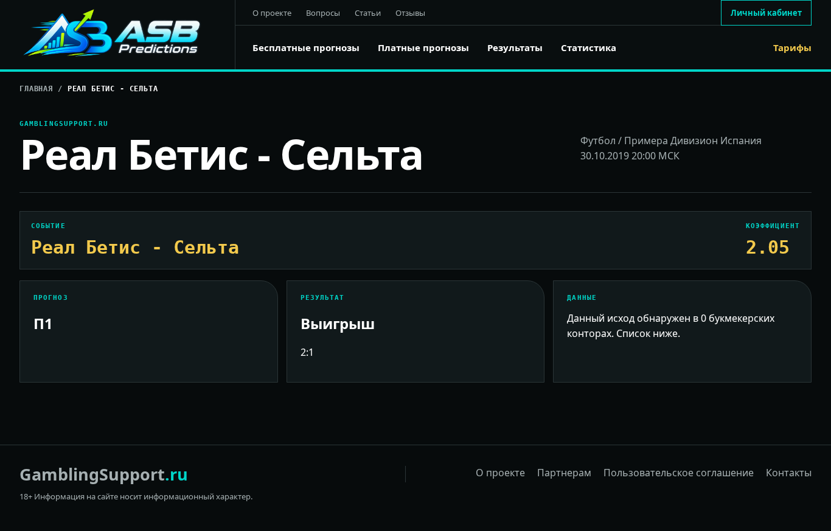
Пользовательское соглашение (678, 472)
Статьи (368, 12)
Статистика (588, 47)
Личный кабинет (766, 12)
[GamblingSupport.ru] (127, 34)
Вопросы (323, 12)
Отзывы (410, 12)
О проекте (271, 12)
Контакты (789, 472)
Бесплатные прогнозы (306, 47)
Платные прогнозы (423, 47)
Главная (36, 88)
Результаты (515, 47)
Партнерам (564, 472)
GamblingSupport (103, 474)
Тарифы (792, 47)
